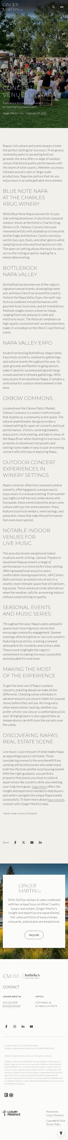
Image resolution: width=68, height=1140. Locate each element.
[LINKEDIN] (23, 1026)
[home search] (53, 7)
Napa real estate (55, 799)
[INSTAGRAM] (14, 1026)
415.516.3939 (10, 1002)
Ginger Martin (39, 786)
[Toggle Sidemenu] (61, 7)
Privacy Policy (53, 1124)
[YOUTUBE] (31, 1026)
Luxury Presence (55, 1115)
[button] (34, 935)
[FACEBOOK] (6, 1026)
